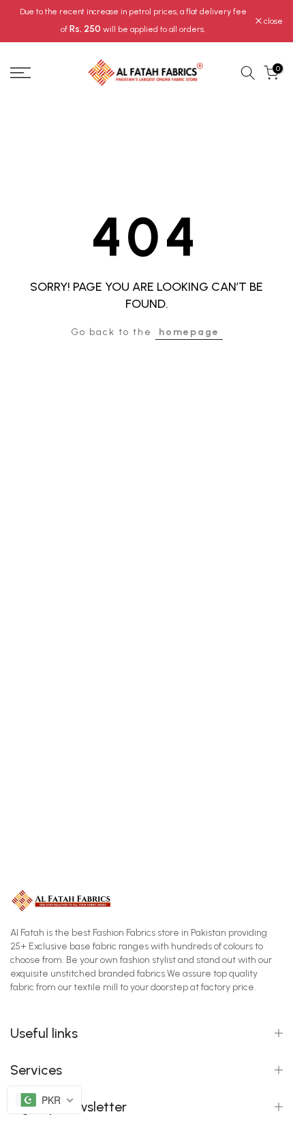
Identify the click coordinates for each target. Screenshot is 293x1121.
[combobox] (44, 1100)
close (272, 21)
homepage (189, 332)
